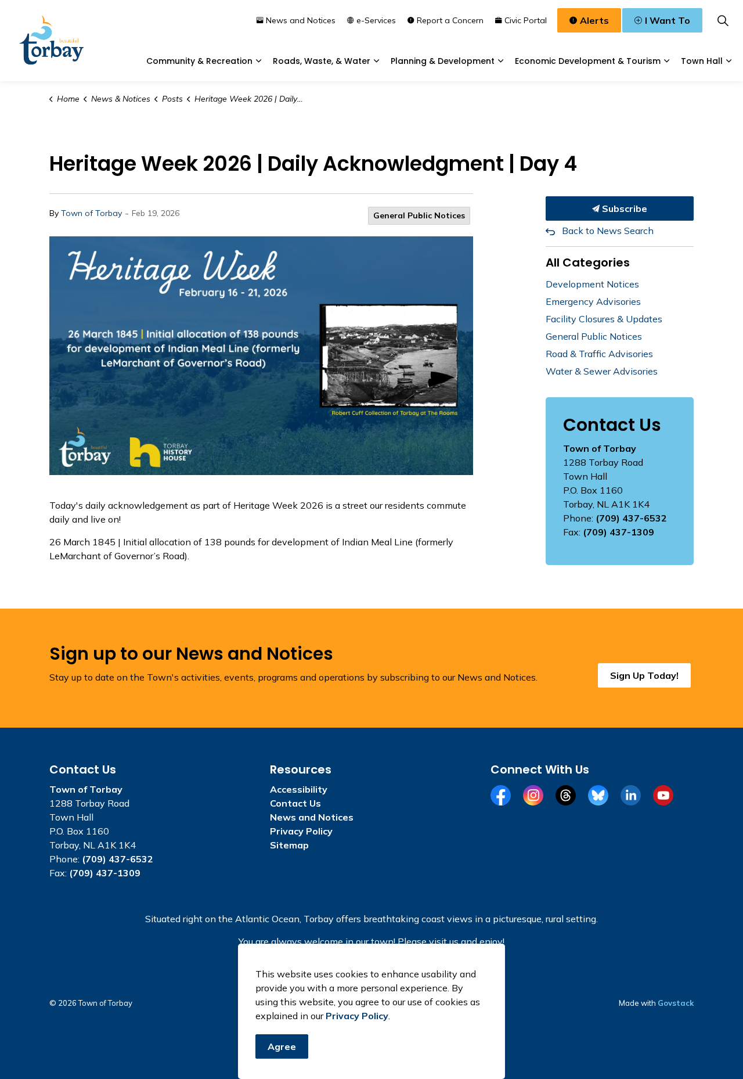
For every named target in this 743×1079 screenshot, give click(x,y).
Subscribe (623, 208)
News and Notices (301, 20)
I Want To (667, 20)
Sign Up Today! (644, 675)
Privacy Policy (301, 831)
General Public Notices (419, 215)
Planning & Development (443, 61)
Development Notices (592, 284)
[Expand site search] (722, 20)
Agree (282, 1046)
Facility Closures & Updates (604, 319)
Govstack (676, 1003)
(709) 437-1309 (618, 532)
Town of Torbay (91, 213)
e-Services (376, 20)
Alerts (594, 20)
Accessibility (298, 789)
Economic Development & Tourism (588, 61)
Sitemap (289, 845)
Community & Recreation (199, 61)
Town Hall (702, 61)
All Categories (588, 262)
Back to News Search (608, 230)
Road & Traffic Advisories (599, 353)
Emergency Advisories (593, 301)
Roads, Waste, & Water (321, 61)
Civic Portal (525, 20)
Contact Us (295, 803)
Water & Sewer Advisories (602, 371)
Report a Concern (450, 20)
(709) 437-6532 (631, 518)
